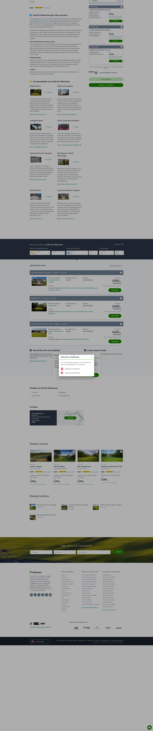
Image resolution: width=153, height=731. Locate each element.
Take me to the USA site (72, 373)
